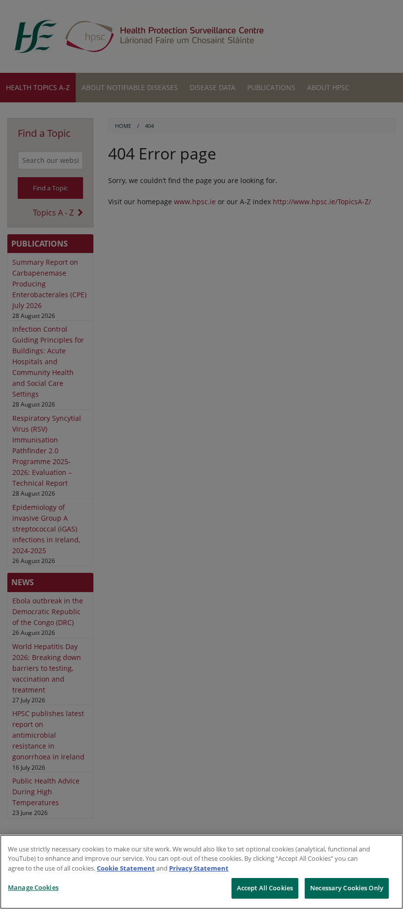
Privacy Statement (199, 868)
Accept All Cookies (265, 887)
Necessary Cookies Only (346, 887)
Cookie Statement (126, 868)
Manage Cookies (33, 887)
